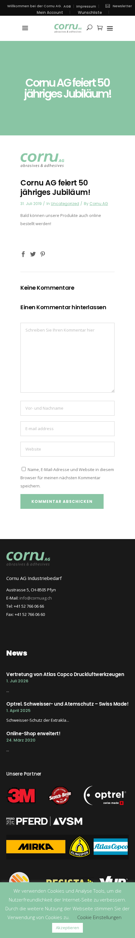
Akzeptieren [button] (67, 927)
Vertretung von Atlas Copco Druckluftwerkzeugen (65, 674)
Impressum (86, 6)
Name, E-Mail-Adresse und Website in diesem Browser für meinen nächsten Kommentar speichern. (67, 478)
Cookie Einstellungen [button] (99, 917)
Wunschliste (90, 12)
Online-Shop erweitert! (33, 733)
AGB (67, 6)
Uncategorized (65, 203)
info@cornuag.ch (35, 598)
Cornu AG (98, 203)
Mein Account (50, 12)
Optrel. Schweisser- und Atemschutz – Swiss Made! (67, 704)
